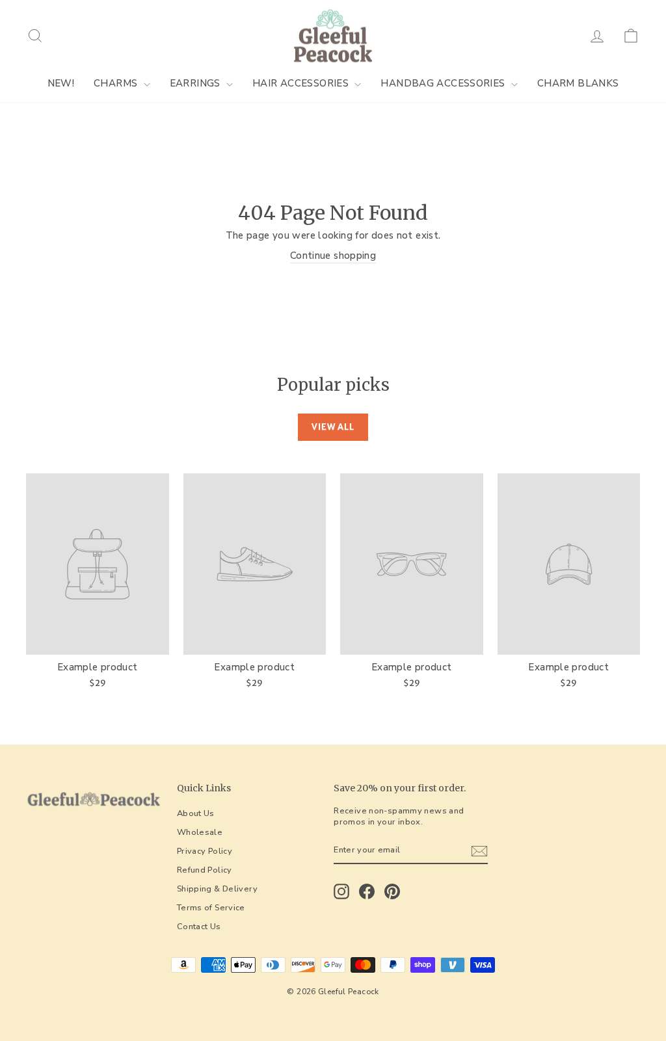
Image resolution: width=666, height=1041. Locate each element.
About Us (196, 813)
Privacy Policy (204, 851)
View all (333, 426)
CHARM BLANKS (578, 83)
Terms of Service (211, 908)
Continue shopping (333, 255)
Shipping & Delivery (217, 889)
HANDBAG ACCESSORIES (444, 83)
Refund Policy (204, 870)
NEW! (61, 83)
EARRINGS (196, 83)
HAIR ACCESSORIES (301, 83)
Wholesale (199, 832)
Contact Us (199, 926)
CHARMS (117, 83)
